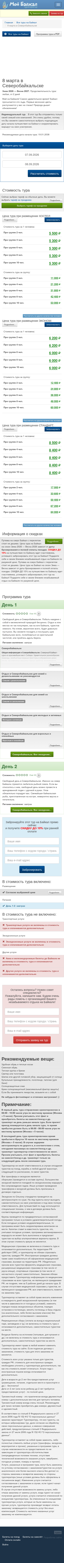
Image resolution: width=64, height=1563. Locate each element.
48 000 (54, 401)
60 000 (54, 407)
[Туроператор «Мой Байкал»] (20, 4)
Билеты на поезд (11, 1536)
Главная (9, 22)
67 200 (54, 506)
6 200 (53, 337)
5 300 (53, 240)
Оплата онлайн (13, 1539)
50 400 (54, 500)
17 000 (54, 487)
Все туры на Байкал (26, 22)
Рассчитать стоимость (44, 173)
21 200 (54, 284)
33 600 (54, 493)
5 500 (53, 233)
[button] (39, 613)
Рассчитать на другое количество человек (42, 315)
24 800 (54, 389)
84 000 (54, 512)
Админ (58, 1532)
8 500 (53, 442)
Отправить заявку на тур (32, 1040)
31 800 (54, 290)
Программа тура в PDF (48, 33)
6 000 (53, 352)
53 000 (54, 303)
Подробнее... (56, 200)
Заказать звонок (39, 13)
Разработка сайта (53, 1537)
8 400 (53, 449)
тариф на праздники (21, 199)
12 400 (54, 383)
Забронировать (53, 219)
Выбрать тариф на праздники (32, 205)
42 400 (54, 296)
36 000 (54, 395)
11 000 (54, 278)
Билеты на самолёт (33, 1536)
